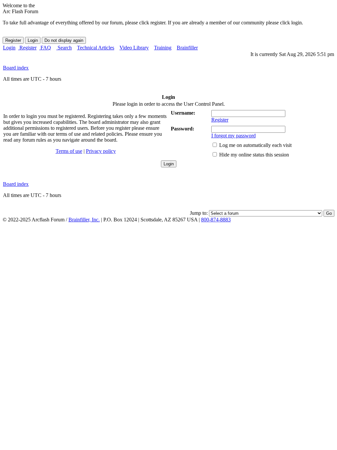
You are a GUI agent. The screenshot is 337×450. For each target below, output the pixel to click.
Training (162, 47)
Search (64, 47)
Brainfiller (187, 47)
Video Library (134, 47)
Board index (16, 67)
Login (9, 47)
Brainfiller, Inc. (84, 219)
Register (27, 47)
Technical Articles (95, 47)
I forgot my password (233, 135)
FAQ (45, 47)
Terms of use (69, 151)
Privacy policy (101, 151)
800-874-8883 (216, 219)
